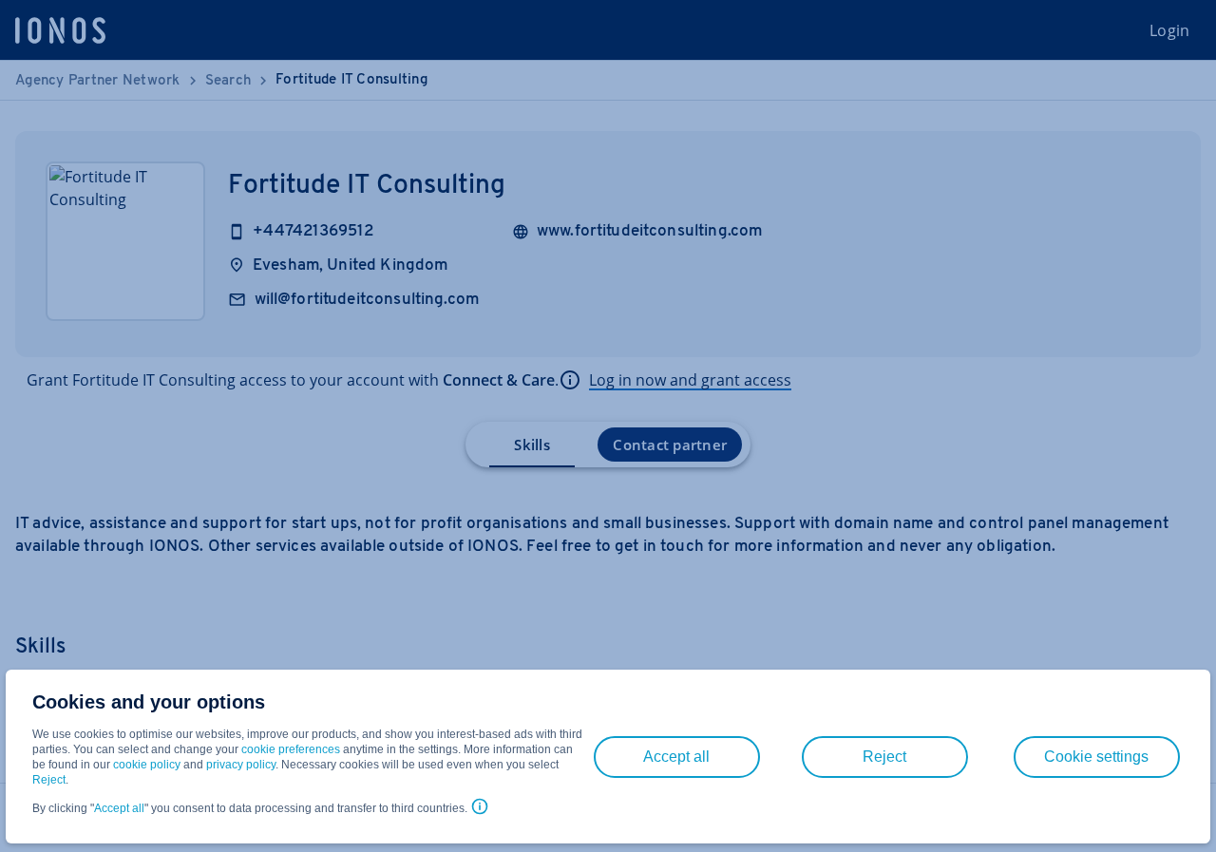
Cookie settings (1096, 756)
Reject (49, 779)
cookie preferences (290, 749)
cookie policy (146, 764)
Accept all (119, 808)
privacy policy (241, 764)
